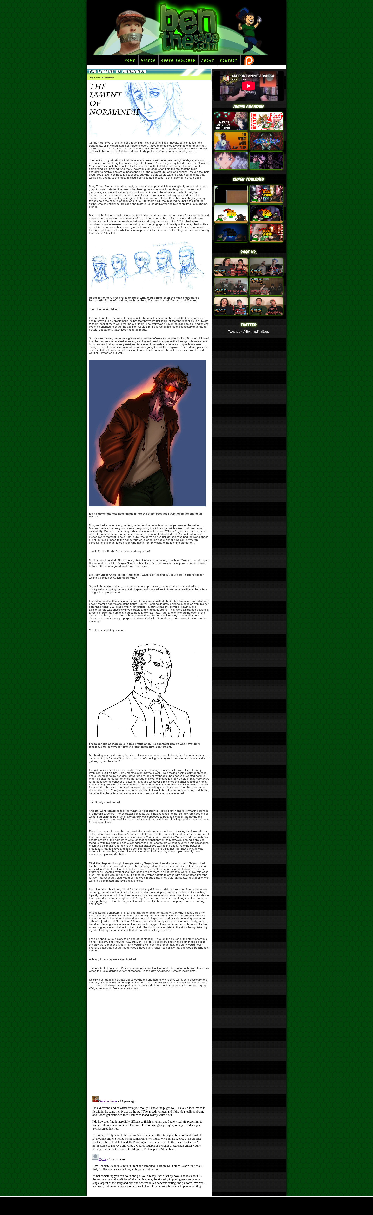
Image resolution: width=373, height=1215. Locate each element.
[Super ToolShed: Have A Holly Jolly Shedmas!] (231, 221)
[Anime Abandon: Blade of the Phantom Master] (266, 168)
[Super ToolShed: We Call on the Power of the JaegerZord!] (266, 202)
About (208, 60)
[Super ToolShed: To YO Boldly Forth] (266, 241)
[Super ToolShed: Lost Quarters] (266, 221)
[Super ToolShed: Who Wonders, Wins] (231, 202)
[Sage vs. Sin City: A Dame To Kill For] (231, 274)
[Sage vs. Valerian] (266, 274)
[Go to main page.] (186, 54)
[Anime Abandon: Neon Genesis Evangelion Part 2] (266, 148)
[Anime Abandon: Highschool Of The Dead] (266, 129)
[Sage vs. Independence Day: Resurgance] (266, 294)
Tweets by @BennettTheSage (248, 331)
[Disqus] (149, 1042)
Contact (229, 60)
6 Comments (108, 77)
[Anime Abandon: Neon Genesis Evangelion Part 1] (231, 168)
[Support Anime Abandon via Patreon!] (249, 60)
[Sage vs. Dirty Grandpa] (266, 314)
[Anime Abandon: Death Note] (231, 129)
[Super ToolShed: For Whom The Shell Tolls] (231, 241)
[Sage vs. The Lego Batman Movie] (231, 294)
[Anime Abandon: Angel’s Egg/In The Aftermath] (231, 148)
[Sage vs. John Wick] (231, 314)
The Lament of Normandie (117, 71)
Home (130, 60)
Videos (148, 60)
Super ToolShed (178, 60)
